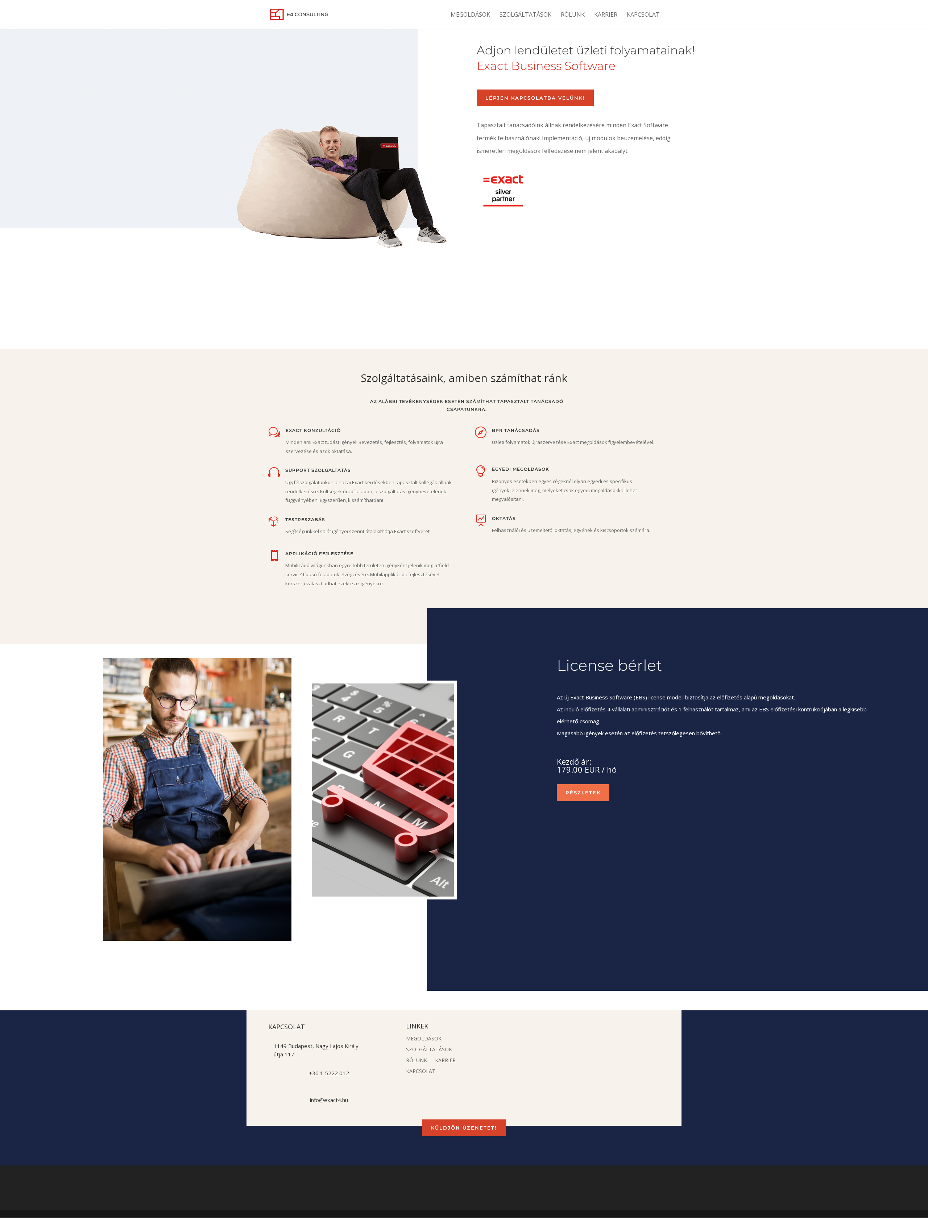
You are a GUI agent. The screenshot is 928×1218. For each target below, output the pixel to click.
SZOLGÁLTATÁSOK (525, 15)
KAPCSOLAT (643, 15)
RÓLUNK (573, 15)
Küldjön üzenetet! (464, 1128)
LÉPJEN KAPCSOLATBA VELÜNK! (535, 98)
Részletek (583, 792)
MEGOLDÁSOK (470, 15)
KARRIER (605, 15)
